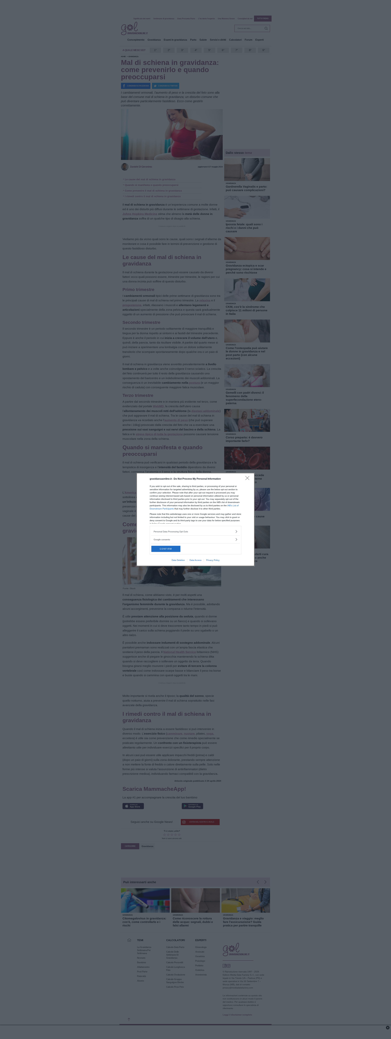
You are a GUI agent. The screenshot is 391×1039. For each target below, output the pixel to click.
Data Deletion (178, 560)
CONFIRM (166, 549)
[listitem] (195, 531)
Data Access (195, 560)
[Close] (248, 479)
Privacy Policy (212, 560)
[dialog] (195, 519)
